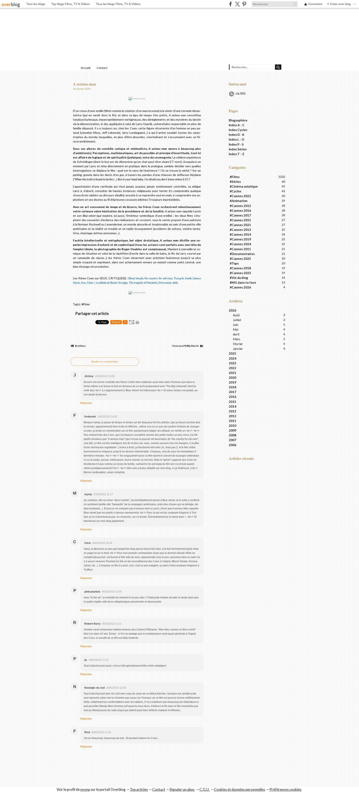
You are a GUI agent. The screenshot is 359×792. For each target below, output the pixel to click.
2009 (232, 430)
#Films (86, 304)
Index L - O (236, 139)
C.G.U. (204, 789)
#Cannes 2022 (240, 196)
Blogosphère (238, 120)
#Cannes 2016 (240, 210)
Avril (236, 334)
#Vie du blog (239, 278)
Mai (235, 329)
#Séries (235, 181)
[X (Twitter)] (237, 4)
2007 (232, 440)
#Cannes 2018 (240, 268)
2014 (232, 406)
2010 (232, 425)
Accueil (85, 67)
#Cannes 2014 (240, 234)
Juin (235, 325)
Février (238, 344)
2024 (232, 358)
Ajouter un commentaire (104, 361)
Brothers (80, 345)
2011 (232, 421)
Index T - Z (236, 154)
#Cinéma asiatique (244, 186)
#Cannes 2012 (240, 206)
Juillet (237, 320)
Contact (102, 67)
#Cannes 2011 (240, 249)
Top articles (139, 789)
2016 (232, 396)
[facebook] (230, 4)
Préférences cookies (285, 789)
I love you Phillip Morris (185, 345)
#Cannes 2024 (240, 244)
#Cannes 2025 (240, 258)
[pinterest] (244, 4)
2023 (232, 363)
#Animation (238, 201)
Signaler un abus (182, 789)
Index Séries (238, 149)
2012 (232, 416)
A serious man (84, 84)
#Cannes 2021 (240, 225)
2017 (232, 392)
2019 (232, 382)
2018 (232, 387)
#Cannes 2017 (240, 215)
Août (236, 315)
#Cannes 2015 (240, 220)
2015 (232, 401)
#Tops (234, 263)
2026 (232, 310)
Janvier (238, 348)
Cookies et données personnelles (239, 789)
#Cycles (235, 191)
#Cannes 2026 (240, 287)
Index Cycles (238, 130)
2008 (232, 435)
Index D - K (236, 134)
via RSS (240, 93)
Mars (236, 339)
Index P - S (236, 144)
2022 (232, 368)
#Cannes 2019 (240, 239)
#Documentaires (242, 254)
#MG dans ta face (243, 282)
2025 (232, 353)
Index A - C (237, 125)
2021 (232, 373)
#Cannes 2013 (240, 229)
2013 (232, 411)
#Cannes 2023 (240, 273)
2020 (232, 377)
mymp (85, 789)
